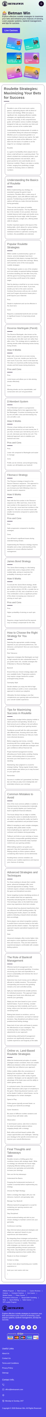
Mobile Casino (7, 1295)
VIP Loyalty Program (10, 1302)
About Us (5, 1353)
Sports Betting (14, 1300)
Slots (4, 1300)
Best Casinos (21, 1291)
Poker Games (20, 1295)
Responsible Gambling (29, 1297)
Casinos (5, 1293)
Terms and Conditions (10, 1363)
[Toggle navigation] (41, 3)
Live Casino (31, 1293)
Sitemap (5, 1373)
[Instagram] (23, 1327)
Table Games (26, 1300)
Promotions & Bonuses (10, 1297)
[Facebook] (11, 1327)
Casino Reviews (35, 1291)
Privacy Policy (7, 1368)
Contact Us (6, 1358)
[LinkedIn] (29, 1327)
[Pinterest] (35, 1327)
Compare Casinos (18, 1293)
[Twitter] (17, 1327)
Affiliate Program (8, 1291)
